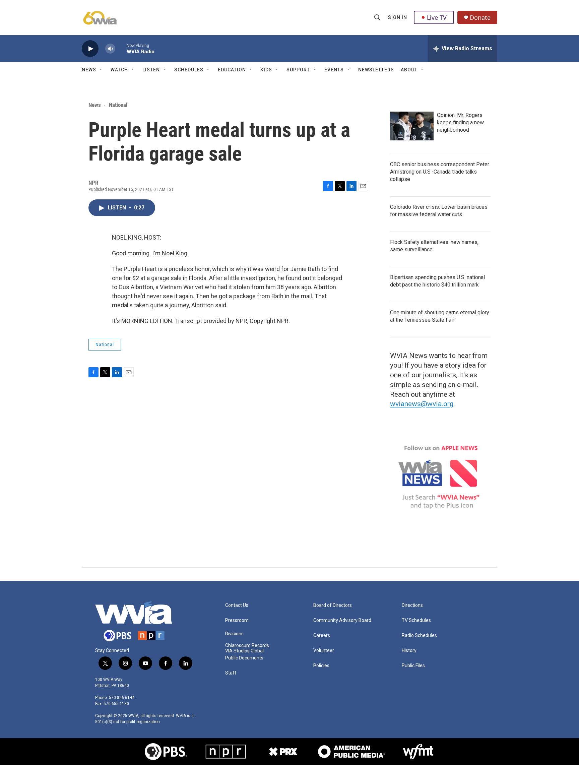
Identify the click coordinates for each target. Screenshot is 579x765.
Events (334, 69)
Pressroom (237, 620)
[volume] (110, 48)
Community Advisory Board (342, 620)
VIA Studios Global (244, 650)
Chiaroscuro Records (247, 645)
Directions (412, 605)
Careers (321, 635)
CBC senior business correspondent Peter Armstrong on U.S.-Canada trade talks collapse (439, 171)
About (409, 69)
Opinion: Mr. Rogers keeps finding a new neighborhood (460, 122)
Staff (231, 673)
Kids (266, 69)
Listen (151, 69)
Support (298, 69)
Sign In (397, 17)
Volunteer (323, 650)
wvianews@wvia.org (421, 404)
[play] (90, 49)
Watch (119, 69)
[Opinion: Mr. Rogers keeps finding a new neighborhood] (412, 126)
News (89, 69)
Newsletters (376, 69)
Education (232, 69)
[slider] (121, 48)
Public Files (413, 665)
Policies (321, 665)
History (409, 650)
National (118, 105)
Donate (480, 17)
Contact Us (236, 605)
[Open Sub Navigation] (101, 69)
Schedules (188, 69)
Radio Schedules (419, 635)
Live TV (437, 17)
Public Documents (244, 657)
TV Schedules (416, 620)
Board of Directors (332, 605)
